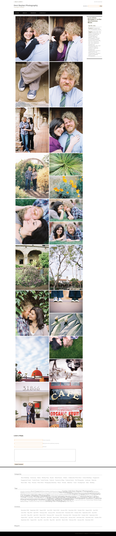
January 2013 (58, 515)
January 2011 (80, 519)
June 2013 (23, 515)
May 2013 (29, 515)
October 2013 (77, 512)
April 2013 (36, 515)
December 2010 (89, 519)
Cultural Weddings (87, 477)
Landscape (88, 480)
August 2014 (89, 510)
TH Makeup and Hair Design (34, 501)
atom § (98, 1)
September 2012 (93, 515)
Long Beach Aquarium (54, 494)
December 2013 (60, 512)
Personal (34, 482)
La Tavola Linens (33, 494)
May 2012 (43, 517)
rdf (101, 1)
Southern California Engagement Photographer (93, 49)
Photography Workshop (50, 482)
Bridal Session (58, 477)
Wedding (92, 482)
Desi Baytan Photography (94, 32)
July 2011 (40, 519)
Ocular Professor (79, 533)
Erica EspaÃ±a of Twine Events (37, 492)
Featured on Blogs (59, 480)
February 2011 (72, 519)
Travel (74, 482)
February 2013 (50, 515)
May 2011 (52, 519)
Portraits (64, 482)
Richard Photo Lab (93, 40)
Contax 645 (95, 31)
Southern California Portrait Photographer (94, 52)
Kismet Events (27, 494)
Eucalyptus (46, 492)
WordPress (97, 533)
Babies (39, 477)
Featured (51, 480)
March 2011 (65, 519)
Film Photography (92, 29)
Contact (43, 13)
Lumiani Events (54, 495)
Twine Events (42, 501)
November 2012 (76, 515)
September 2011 (25, 519)
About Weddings (25, 477)
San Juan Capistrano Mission (94, 46)
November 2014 (72, 510)
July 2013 (94, 512)
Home (17, 13)
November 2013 (69, 512)
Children (65, 477)
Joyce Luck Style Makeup (85, 492)
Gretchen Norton (76, 492)
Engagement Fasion (26, 480)
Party (29, 482)
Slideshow (69, 482)
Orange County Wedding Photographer (61, 497)
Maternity (94, 480)
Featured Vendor (69, 480)
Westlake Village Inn (70, 501)
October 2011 (98, 517)
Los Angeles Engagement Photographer (94, 34)
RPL (99, 40)
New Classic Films (83, 495)
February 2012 (63, 517)
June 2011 (46, 519)
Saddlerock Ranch (24, 498)
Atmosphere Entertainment (25, 491)
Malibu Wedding (62, 495)
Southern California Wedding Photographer (94, 54)
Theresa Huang (89, 500)
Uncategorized (81, 482)
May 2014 (29, 512)
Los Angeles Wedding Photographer (93, 37)
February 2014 (43, 512)
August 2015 (43, 510)
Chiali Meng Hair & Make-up (56, 491)
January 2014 (51, 512)
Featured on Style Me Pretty (53, 492)
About (25, 13)
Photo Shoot (40, 482)
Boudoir (52, 477)
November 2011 (90, 517)
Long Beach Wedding (63, 494)
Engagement (96, 28)
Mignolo (86, 533)
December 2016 (25, 510)
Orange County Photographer (94, 38)
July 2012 (30, 517)
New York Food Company (92, 495)
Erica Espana (28, 492)
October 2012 (85, 515)
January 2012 (72, 517)
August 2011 (33, 519)
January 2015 (64, 510)
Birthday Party (45, 477)
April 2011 (58, 519)
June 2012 (37, 517)
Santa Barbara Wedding (33, 498)
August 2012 (24, 517)
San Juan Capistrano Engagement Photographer (93, 44)
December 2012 (67, 515)
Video (87, 482)
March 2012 (56, 517)
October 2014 (81, 510)
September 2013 (86, 512)
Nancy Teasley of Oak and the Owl (71, 495)
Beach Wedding (45, 491)
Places (99, 29)
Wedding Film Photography (55, 501)
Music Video (24, 482)
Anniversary (33, 477)
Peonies (78, 497)
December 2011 (81, 517)
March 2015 (56, 510)
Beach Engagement (36, 491)
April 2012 (49, 517)
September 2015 (34, 510)
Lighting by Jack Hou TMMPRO (44, 494)
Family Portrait (35, 480)
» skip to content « (18, 1)
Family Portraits (44, 480)
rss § (95, 1)
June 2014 (23, 512)
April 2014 (36, 512)
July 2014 (95, 510)
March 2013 (43, 515)
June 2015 (49, 510)
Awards (33, 13)
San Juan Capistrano (93, 42)
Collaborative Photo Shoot (74, 477)
